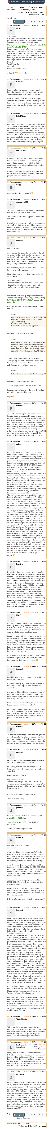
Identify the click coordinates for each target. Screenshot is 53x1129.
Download (24, 2)
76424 (43, 805)
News (38, 2)
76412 (43, 113)
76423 (43, 749)
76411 (44, 79)
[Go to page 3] (45, 22)
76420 (43, 613)
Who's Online (34, 14)
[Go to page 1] (26, 22)
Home (13, 2)
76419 (43, 561)
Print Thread (11, 18)
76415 (43, 199)
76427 (43, 1016)
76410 (43, 25)
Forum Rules (12, 1124)
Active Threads (31, 12)
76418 (43, 441)
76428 (43, 1042)
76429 (43, 1072)
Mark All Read (23, 1124)
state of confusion (40, 1049)
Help (43, 2)
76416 (43, 238)
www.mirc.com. (15, 167)
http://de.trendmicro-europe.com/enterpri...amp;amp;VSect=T (23, 781)
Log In (43, 7)
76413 (43, 148)
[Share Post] (37, 25)
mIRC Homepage (39, 1126)
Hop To (9, 1114)
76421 (43, 666)
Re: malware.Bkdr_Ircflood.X (21, 25)
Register (32, 2)
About (18, 2)
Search (42, 12)
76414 (43, 182)
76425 (43, 835)
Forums (12, 7)
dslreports (23, 73)
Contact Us (22, 1126)
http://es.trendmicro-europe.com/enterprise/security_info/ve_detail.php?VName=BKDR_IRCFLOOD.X (26, 298)
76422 (43, 724)
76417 (43, 403)
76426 (43, 907)
